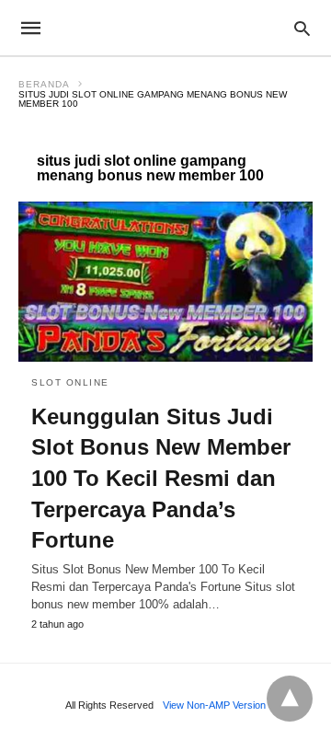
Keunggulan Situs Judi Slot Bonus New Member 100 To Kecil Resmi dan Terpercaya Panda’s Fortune (161, 478)
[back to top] (290, 699)
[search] (302, 28)
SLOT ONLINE (70, 382)
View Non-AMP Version (214, 705)
